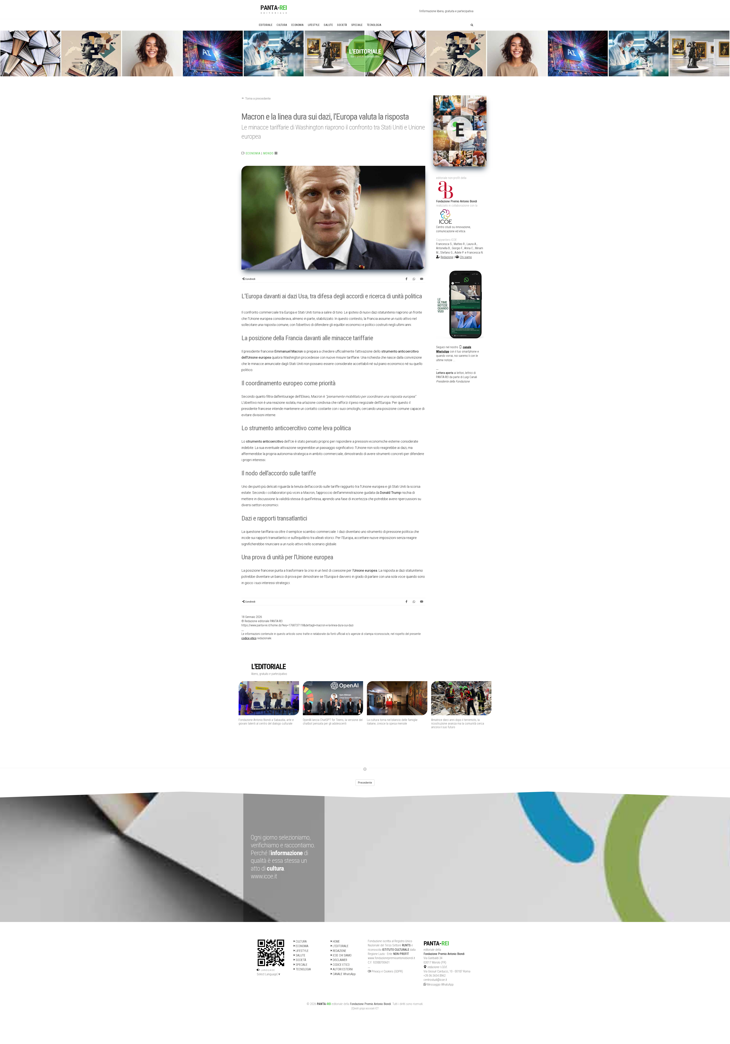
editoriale (337, 1004)
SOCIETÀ (300, 960)
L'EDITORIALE (340, 946)
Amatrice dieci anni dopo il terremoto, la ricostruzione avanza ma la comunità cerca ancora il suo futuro (393, 723)
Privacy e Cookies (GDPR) (387, 971)
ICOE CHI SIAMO (342, 955)
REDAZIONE (339, 951)
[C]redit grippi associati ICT (365, 1008)
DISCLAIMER (339, 960)
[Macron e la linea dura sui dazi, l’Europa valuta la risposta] (333, 217)
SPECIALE (301, 965)
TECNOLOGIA (303, 969)
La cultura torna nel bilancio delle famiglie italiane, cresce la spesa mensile (328, 721)
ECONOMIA (253, 153)
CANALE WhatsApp (344, 974)
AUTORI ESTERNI (342, 969)
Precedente (365, 782)
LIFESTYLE (302, 951)
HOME (336, 941)
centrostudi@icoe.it (435, 980)
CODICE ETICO (341, 965)
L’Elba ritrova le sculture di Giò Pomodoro (456, 720)
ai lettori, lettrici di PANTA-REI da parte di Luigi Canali (456, 377)
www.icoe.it (264, 876)
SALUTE (300, 955)
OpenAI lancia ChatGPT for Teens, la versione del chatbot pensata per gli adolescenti (268, 721)
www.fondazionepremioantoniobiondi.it (391, 958)
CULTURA (301, 941)
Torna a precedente (257, 98)
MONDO (268, 153)
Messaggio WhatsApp (440, 984)
